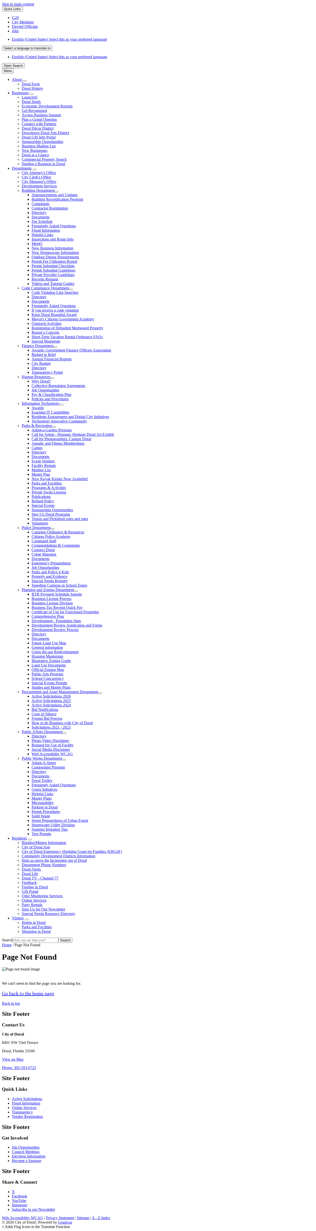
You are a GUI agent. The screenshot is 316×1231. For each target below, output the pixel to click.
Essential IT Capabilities (50, 412)
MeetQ (37, 244)
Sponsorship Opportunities (42, 142)
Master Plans (42, 798)
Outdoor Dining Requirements (55, 257)
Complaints (40, 204)
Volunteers (40, 523)
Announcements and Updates (55, 195)
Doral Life (30, 874)
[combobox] (27, 48)
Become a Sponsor (26, 1161)
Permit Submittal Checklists (53, 266)
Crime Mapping (44, 554)
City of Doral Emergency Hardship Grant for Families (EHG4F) (72, 851)
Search (7, 940)
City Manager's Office (39, 181)
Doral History (32, 88)
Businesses (20, 93)
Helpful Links (42, 235)
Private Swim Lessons (49, 492)
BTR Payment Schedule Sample (57, 594)
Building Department (38, 190)
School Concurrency (48, 678)
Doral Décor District (38, 128)
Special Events (43, 505)
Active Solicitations (27, 1099)
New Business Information (52, 248)
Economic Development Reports (47, 106)
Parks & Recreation (37, 425)
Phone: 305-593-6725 (19, 1068)
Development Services (39, 186)
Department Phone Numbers (44, 865)
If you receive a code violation (55, 310)
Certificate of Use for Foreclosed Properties (65, 612)
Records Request (45, 279)
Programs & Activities (49, 488)
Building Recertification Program (57, 199)
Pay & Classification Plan (51, 394)
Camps (37, 448)
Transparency (22, 1112)
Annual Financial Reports (52, 359)
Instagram (19, 1205)
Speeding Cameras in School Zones (59, 585)
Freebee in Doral (35, 887)
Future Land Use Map (49, 643)
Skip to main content (18, 4)
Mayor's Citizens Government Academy (63, 319)
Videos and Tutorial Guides (53, 283)
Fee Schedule (42, 221)
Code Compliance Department (45, 288)
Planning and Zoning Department (48, 590)
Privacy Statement (60, 1218)
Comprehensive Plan (48, 616)
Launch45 (30, 97)
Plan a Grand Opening (39, 119)
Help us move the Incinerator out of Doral (54, 860)
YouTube (19, 1200)
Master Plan (41, 474)
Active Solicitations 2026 (51, 696)
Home (7, 945)
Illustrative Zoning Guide (51, 661)
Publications (41, 496)
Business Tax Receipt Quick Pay (57, 607)
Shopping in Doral (36, 931)
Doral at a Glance (35, 155)
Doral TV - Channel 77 (40, 878)
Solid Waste (41, 816)
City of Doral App (36, 847)
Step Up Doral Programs (51, 514)
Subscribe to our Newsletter (33, 1209)
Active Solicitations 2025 (51, 701)
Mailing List (41, 470)
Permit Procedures (46, 811)
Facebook (19, 1196)
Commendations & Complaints (56, 545)
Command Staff (44, 541)
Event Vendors (43, 461)
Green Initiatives (44, 789)
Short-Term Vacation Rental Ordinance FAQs (67, 337)
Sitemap (83, 1218)
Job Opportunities (45, 390)
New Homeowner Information (55, 252)
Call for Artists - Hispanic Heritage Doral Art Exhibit (73, 434)
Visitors (18, 918)
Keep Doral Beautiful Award (54, 315)
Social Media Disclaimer (51, 749)
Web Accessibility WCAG (52, 754)
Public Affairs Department (42, 732)
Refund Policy (43, 501)
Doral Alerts (31, 869)
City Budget (41, 363)
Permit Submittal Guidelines (53, 270)
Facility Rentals (44, 465)
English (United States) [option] (59, 57)
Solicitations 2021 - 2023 (51, 727)
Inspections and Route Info (53, 239)
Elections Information (28, 1156)
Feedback (29, 882)
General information (47, 647)
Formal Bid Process (47, 718)
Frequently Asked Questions (54, 226)
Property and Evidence (49, 576)
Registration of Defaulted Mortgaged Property (67, 328)
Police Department (36, 528)
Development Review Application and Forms (67, 625)
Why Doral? (41, 381)
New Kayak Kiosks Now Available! (60, 479)
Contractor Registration (50, 208)
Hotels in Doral (34, 922)
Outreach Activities (46, 323)
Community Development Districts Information (58, 856)
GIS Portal (30, 891)
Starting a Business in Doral (43, 164)
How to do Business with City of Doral (62, 723)
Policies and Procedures (50, 399)
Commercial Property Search (44, 159)
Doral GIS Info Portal (39, 137)
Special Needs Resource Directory (48, 914)
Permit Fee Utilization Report (54, 261)
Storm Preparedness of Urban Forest (60, 820)
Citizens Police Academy (51, 536)
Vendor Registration (27, 1116)
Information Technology (40, 403)
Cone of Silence (44, 714)
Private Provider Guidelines (53, 275)
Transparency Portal (47, 372)
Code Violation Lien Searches (55, 292)
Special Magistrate (46, 341)
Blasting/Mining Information (44, 843)
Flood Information (46, 230)
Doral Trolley (42, 780)
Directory (39, 213)
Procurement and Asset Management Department (60, 692)
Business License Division (52, 603)
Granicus (65, 1222)
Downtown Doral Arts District (45, 133)
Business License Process (51, 599)
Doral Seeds (31, 102)
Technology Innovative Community (59, 421)
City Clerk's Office (36, 177)
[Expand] (25, 81)
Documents (40, 217)
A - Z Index (101, 1218)
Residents (19, 838)
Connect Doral (43, 550)
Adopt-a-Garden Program (52, 430)
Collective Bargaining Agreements (58, 386)
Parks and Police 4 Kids (50, 572)
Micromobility (43, 803)
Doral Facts (31, 84)
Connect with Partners (39, 124)
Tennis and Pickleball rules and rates (60, 519)
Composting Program (48, 767)
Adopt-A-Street (44, 763)
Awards (38, 408)
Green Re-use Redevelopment (55, 652)
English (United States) (59, 39)
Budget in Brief (44, 354)
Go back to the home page (28, 993)
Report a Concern (45, 332)
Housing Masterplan (47, 656)
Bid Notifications (45, 709)
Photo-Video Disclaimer (50, 741)
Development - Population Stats (56, 621)
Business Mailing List (39, 146)
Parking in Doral (45, 807)
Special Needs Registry (50, 581)
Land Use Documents (49, 665)
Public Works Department (42, 758)
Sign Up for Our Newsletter (43, 909)
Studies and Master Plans (51, 687)
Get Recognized (34, 110)
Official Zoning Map (48, 670)
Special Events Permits (49, 683)
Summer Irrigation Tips (50, 829)
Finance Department (37, 346)
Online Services (34, 900)
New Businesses (34, 150)
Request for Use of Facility (53, 745)
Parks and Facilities (47, 483)
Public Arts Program (47, 674)
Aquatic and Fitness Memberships (58, 443)
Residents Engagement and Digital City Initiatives (70, 417)
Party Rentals (32, 905)
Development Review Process (55, 630)
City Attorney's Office (39, 173)
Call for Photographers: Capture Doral (61, 439)
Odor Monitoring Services (42, 896)
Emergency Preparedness (51, 563)
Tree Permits (41, 834)
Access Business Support (41, 115)
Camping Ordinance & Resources (58, 532)
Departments (22, 168)
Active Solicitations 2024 (51, 705)
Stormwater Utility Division (53, 825)
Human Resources (36, 377)
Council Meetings (26, 1152)
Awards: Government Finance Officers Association (71, 350)
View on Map (12, 1059)
